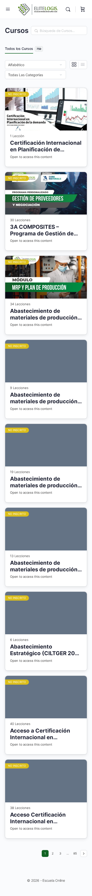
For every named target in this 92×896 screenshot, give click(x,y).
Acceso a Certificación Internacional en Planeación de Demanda (42, 734)
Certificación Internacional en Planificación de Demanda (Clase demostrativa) (45, 146)
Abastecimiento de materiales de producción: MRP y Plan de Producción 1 (44, 482)
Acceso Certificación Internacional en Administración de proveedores (38, 818)
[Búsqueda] (69, 9)
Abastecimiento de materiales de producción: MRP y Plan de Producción (44, 314)
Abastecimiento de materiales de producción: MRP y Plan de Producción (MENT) (44, 398)
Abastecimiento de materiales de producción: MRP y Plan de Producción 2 (44, 566)
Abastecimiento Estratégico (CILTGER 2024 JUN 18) (46, 650)
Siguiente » (83, 853)
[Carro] (82, 9)
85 (76, 852)
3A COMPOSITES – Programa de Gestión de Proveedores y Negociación (42, 230)
